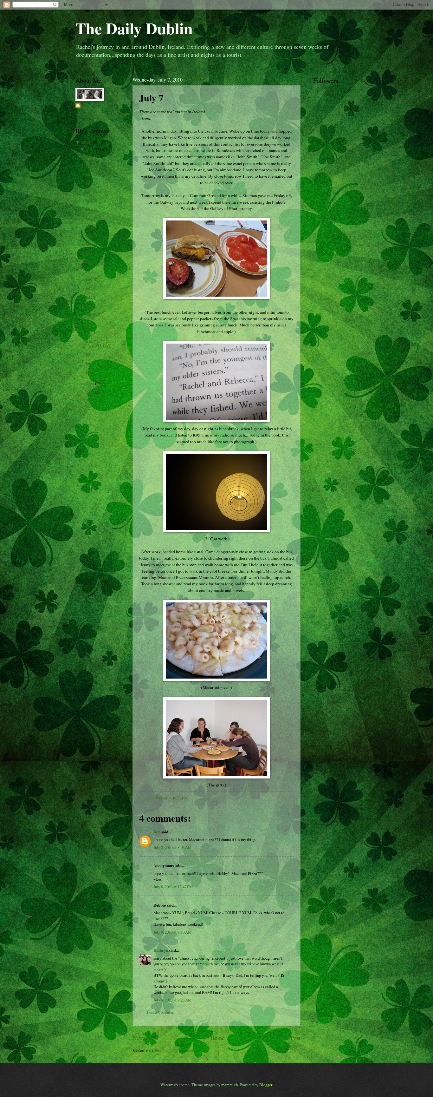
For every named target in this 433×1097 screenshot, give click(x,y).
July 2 (90, 363)
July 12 (91, 262)
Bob (156, 832)
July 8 (90, 297)
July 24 (91, 157)
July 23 (91, 165)
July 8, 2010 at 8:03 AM (172, 847)
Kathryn (160, 950)
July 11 (91, 271)
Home (217, 1037)
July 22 (91, 174)
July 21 (91, 183)
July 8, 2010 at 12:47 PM (173, 887)
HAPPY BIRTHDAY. (98, 343)
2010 (86, 142)
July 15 (91, 236)
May (91, 392)
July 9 (90, 288)
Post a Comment (160, 1012)
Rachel (88, 106)
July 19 (91, 200)
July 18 (91, 209)
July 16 (91, 227)
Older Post (288, 1037)
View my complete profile (96, 114)
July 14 (91, 244)
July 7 (90, 306)
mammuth (229, 1084)
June (91, 383)
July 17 (91, 218)
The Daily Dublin (134, 28)
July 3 (90, 355)
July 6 (90, 315)
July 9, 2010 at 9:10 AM (172, 932)
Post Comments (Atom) (174, 1050)
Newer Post (145, 1037)
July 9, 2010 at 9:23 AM (172, 1000)
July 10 (91, 279)
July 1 (90, 372)
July (90, 149)
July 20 (91, 192)
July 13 (91, 253)
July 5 (90, 323)
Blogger (265, 1084)
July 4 (90, 332)
